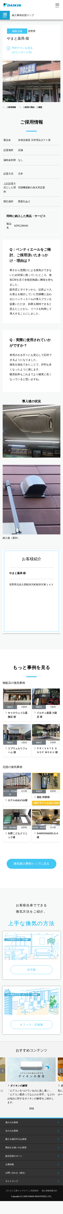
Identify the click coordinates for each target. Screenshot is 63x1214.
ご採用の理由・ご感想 (32, 107)
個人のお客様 (11, 1122)
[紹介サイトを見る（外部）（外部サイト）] (46, 803)
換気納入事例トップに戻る (31, 863)
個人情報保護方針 (49, 1191)
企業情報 (9, 1164)
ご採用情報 (11, 107)
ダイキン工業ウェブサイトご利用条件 (22, 1191)
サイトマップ (11, 1181)
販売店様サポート (13, 1156)
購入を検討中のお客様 (15, 1139)
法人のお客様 (11, 1131)
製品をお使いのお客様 (15, 1147)
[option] (31, 1080)
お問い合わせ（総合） (15, 1173)
